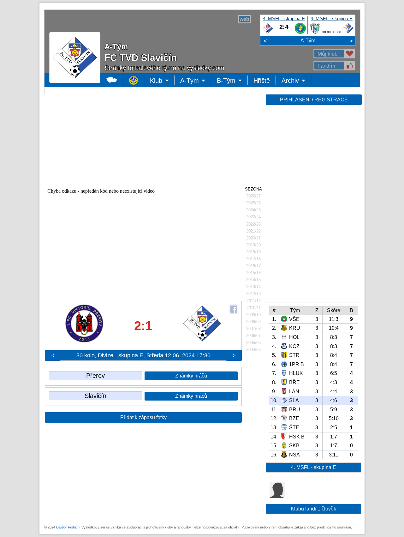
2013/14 (253, 286)
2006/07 (253, 335)
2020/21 (253, 238)
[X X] (277, 496)
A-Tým (307, 40)
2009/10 (253, 314)
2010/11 (254, 307)
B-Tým (231, 81)
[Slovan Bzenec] (315, 32)
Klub (162, 81)
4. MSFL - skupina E (284, 18)
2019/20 (253, 245)
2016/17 (253, 265)
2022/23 (253, 224)
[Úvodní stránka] (133, 80)
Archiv (296, 81)
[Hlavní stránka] (112, 80)
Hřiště (261, 80)
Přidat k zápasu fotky (143, 417)
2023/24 (253, 216)
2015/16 (253, 272)
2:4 (283, 26)
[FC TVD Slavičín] (267, 32)
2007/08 (253, 328)
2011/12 (254, 301)
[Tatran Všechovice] (300, 32)
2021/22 (253, 231)
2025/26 (253, 203)
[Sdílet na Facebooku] (233, 309)
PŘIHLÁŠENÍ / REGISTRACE (314, 99)
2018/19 (253, 252)
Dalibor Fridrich (68, 527)
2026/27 (253, 196)
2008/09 (253, 321)
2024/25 (253, 210)
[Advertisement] (313, 206)
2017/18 (253, 258)
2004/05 (253, 349)
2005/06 (253, 342)
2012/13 (253, 293)
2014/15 (253, 279)
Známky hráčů (191, 375)
